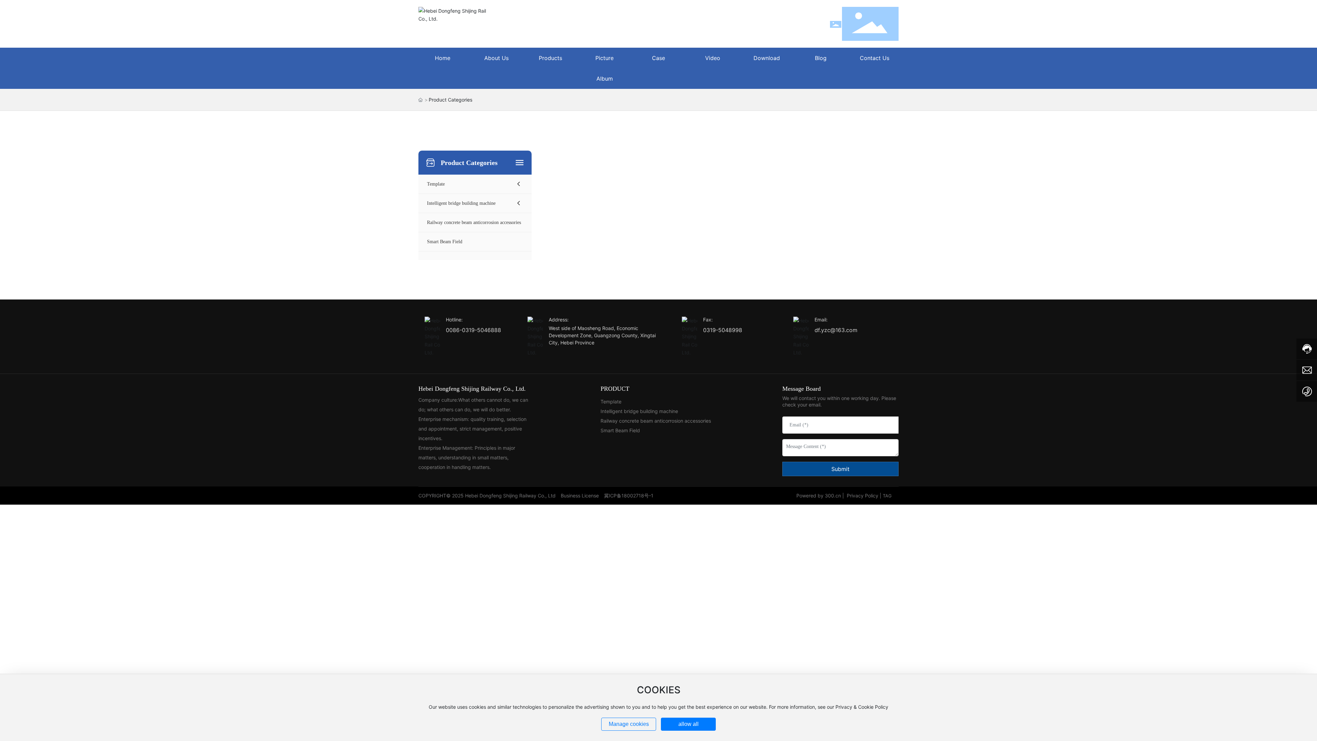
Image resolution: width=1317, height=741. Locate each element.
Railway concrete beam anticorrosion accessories (656, 421)
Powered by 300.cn (818, 495)
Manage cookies (629, 724)
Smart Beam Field (620, 430)
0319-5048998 (722, 330)
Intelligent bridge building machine (639, 411)
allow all (688, 724)
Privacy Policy (862, 495)
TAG (887, 495)
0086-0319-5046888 (473, 330)
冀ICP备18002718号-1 (628, 495)
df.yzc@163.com (836, 330)
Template (611, 401)
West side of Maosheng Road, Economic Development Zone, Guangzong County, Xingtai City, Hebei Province (602, 335)
